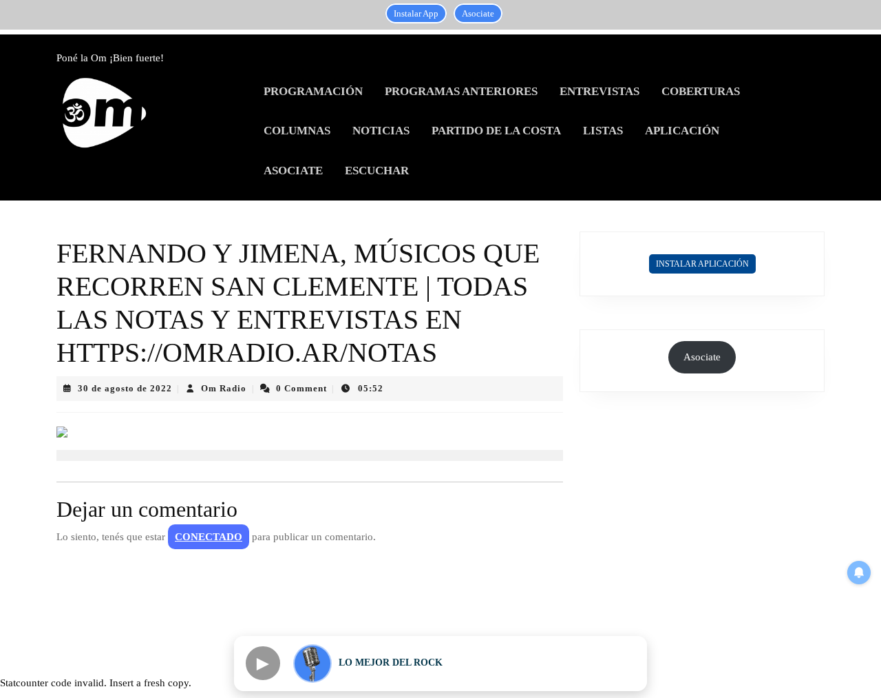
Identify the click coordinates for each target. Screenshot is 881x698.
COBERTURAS (700, 91)
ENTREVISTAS (599, 91)
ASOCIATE (293, 170)
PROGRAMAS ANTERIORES (461, 91)
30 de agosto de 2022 (125, 388)
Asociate (478, 13)
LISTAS (603, 130)
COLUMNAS (297, 130)
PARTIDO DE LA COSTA (496, 130)
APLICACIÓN (682, 130)
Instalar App (416, 13)
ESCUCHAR (377, 170)
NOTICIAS (381, 130)
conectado (208, 536)
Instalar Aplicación (702, 264)
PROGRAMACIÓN (313, 91)
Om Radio (223, 388)
